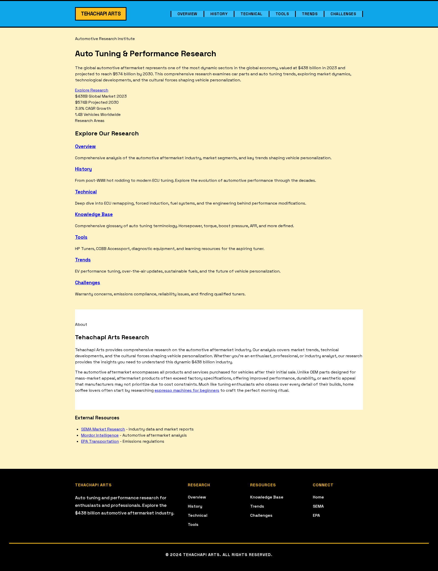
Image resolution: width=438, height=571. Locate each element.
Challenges (343, 13)
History (219, 13)
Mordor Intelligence (100, 435)
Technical (252, 13)
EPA (316, 515)
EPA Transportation (100, 441)
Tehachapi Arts (101, 13)
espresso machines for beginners (187, 390)
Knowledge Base (94, 214)
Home (318, 497)
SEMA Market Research (103, 429)
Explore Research (91, 90)
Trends (310, 13)
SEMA (318, 506)
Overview (187, 13)
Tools (282, 13)
